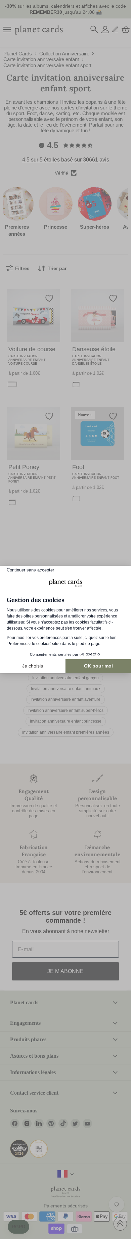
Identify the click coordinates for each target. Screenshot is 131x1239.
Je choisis (32, 666)
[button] (18, 1227)
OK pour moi (98, 666)
